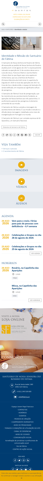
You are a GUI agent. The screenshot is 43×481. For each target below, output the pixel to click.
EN (16, 10)
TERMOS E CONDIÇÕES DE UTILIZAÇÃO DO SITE (22, 428)
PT (13, 10)
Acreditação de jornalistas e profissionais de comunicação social (21, 441)
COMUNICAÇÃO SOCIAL (23, 437)
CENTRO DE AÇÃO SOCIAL (22, 449)
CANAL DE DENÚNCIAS (22, 431)
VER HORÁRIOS (35, 300)
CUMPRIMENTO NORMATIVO (23, 422)
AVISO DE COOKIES (23, 434)
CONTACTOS (22, 409)
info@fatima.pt (24, 396)
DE (27, 10)
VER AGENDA (35, 253)
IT (24, 10)
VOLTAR (37, 135)
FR (22, 10)
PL (30, 10)
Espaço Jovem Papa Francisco (23, 406)
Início (3, 29)
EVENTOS (22, 415)
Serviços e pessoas (10, 148)
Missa (15, 296)
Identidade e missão (21, 29)
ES (19, 10)
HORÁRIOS (23, 412)
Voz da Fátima (21, 446)
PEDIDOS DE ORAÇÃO (22, 418)
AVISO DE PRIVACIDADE (22, 425)
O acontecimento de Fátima (13, 151)
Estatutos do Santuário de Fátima (14, 127)
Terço (15, 278)
